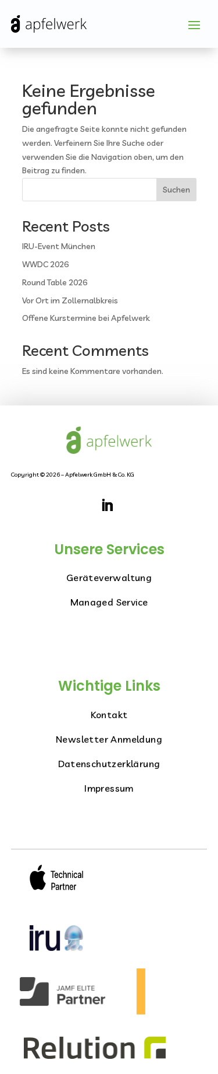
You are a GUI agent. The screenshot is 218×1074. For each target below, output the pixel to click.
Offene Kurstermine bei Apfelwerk (86, 318)
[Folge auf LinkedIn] (107, 505)
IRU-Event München (58, 246)
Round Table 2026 (54, 282)
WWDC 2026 (45, 264)
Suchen (176, 189)
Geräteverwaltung (109, 577)
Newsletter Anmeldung (109, 739)
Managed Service (109, 602)
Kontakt (109, 714)
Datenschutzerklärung (109, 763)
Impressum (109, 788)
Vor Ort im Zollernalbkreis (70, 300)
